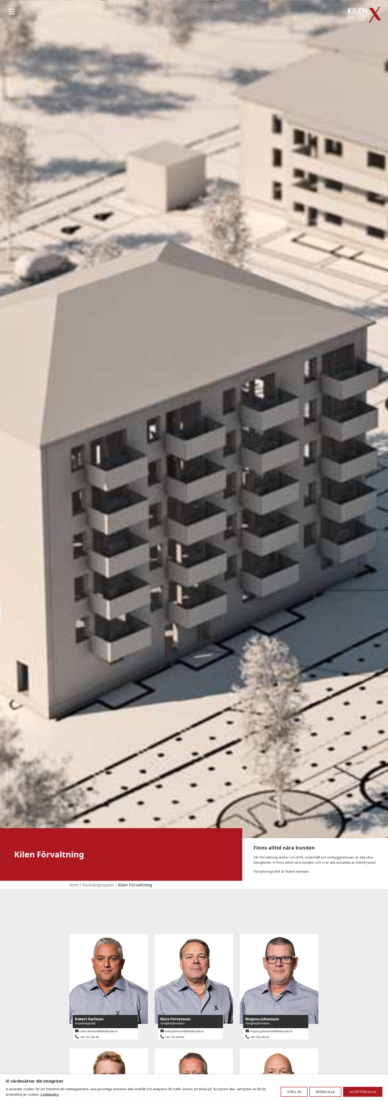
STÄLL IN (294, 1092)
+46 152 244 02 (174, 1037)
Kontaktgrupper (98, 884)
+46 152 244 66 (89, 1037)
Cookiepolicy (49, 1094)
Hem (74, 884)
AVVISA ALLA (325, 1092)
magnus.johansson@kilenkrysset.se (271, 1031)
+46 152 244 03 (259, 1037)
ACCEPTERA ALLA (363, 1092)
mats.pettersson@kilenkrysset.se (184, 1031)
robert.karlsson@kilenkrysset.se (98, 1031)
